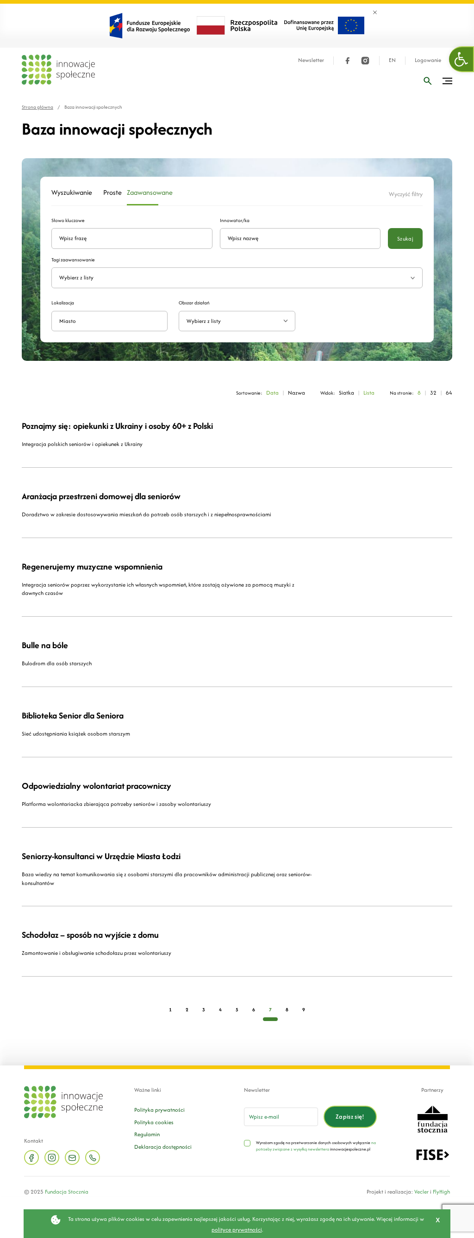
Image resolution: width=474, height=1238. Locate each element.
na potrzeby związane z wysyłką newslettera (316, 1145)
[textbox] (233, 321)
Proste (109, 192)
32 (433, 392)
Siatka (346, 392)
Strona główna (37, 107)
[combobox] (237, 321)
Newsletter (311, 60)
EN (392, 60)
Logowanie (428, 60)
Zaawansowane (142, 192)
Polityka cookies (154, 1122)
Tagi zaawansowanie (73, 259)
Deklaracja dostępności (163, 1147)
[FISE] (432, 1154)
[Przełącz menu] (447, 81)
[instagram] (365, 60)
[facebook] (347, 60)
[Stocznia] (432, 1118)
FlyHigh (441, 1191)
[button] (461, 59)
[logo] (58, 70)
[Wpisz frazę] (427, 81)
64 (449, 392)
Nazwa (296, 392)
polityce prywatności (237, 1229)
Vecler (421, 1191)
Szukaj (405, 238)
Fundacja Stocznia (66, 1191)
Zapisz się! (350, 1116)
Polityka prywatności (159, 1110)
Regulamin (147, 1134)
